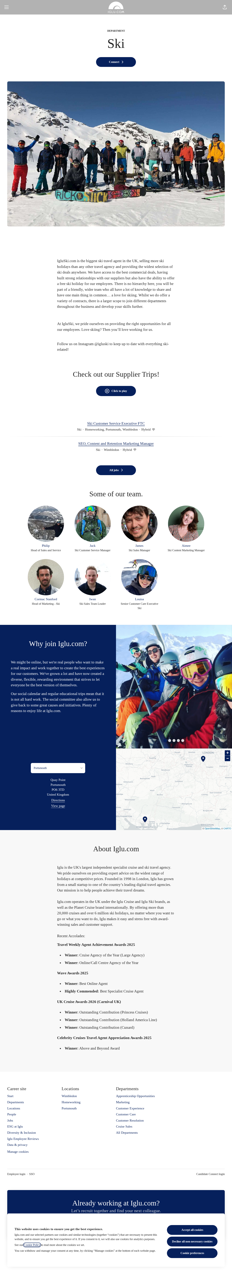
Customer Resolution (130, 1120)
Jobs (10, 1120)
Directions (58, 800)
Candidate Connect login (210, 1174)
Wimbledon (69, 1096)
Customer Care (126, 1114)
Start (10, 1096)
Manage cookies (18, 1151)
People (11, 1114)
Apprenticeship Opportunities (135, 1096)
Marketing (123, 1102)
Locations (13, 1108)
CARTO (227, 828)
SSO (32, 1174)
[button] (225, 7)
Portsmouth (69, 1108)
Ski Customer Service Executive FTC (116, 423)
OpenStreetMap (212, 828)
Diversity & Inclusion (21, 1132)
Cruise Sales (124, 1126)
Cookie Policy (32, 1244)
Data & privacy (17, 1145)
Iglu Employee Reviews (23, 1139)
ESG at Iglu (15, 1126)
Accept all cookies (192, 1229)
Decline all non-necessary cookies (192, 1241)
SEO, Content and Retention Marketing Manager (116, 443)
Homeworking (71, 1102)
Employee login (16, 1174)
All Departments (127, 1132)
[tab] (165, 740)
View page (58, 806)
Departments (15, 1102)
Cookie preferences (192, 1253)
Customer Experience (130, 1108)
